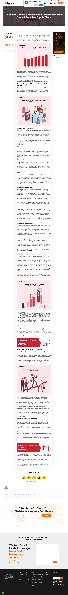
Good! (39, 474)
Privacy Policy (48, 574)
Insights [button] (54, 3)
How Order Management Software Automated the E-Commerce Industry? (9, 37)
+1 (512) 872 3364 (52, 0)
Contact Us (60, 3)
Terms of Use (48, 576)
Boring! (33, 474)
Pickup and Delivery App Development (38, 582)
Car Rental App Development (37, 585)
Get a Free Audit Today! (58, 51)
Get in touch (27, 582)
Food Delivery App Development (37, 574)
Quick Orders (21, 574)
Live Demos (49, 3)
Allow (41, 4)
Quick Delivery (21, 577)
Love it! (43, 474)
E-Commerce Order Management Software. (34, 41)
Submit (55, 561)
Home (26, 574)
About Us (26, 576)
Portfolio (26, 577)
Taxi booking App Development (37, 587)
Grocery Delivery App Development (38, 576)
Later (36, 4)
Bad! (24, 474)
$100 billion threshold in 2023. (40, 36)
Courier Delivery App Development (37, 579)
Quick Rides (20, 576)
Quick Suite (20, 579)
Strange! (29, 474)
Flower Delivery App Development (37, 577)
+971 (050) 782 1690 (60, 0)
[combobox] (55, 43)
